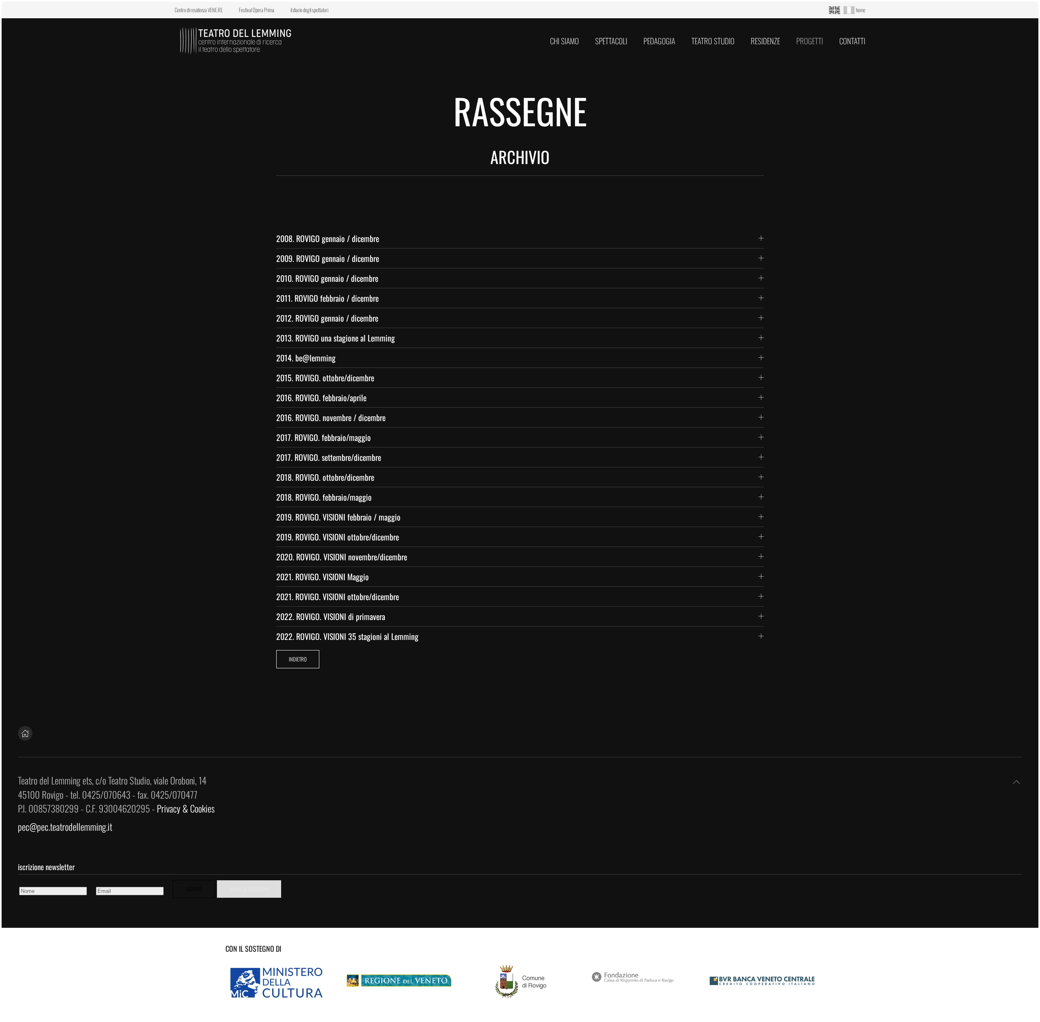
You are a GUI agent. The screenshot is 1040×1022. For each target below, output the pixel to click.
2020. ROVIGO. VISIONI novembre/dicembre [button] (341, 556)
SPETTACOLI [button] (611, 40)
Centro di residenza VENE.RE (199, 10)
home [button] (860, 10)
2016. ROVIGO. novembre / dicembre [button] (331, 417)
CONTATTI (852, 40)
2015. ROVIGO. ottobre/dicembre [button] (325, 377)
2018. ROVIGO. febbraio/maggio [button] (324, 497)
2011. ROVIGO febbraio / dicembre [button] (327, 298)
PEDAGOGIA (659, 40)
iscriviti (193, 889)
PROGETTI (809, 40)
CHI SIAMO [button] (564, 40)
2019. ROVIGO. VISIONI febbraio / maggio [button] (338, 517)
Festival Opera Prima (256, 10)
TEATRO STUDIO (712, 40)
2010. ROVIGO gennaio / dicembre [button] (327, 278)
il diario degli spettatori (309, 10)
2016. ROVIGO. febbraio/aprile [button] (321, 397)
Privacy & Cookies (185, 808)
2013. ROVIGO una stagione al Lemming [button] (335, 338)
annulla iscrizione (249, 889)
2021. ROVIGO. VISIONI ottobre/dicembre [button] (337, 596)
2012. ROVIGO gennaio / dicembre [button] (327, 318)
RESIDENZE (765, 40)
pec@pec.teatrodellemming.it (65, 827)
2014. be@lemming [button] (306, 357)
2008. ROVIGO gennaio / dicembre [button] (327, 238)
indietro (298, 659)
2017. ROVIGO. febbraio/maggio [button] (323, 437)
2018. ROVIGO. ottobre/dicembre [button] (325, 477)
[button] (1016, 782)
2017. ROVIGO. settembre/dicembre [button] (328, 457)
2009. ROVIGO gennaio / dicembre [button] (327, 258)
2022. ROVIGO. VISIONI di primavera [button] (330, 616)
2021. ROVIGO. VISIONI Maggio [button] (322, 576)
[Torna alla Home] (236, 40)
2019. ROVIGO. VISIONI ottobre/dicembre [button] (337, 536)
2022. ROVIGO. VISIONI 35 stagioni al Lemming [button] (347, 636)
